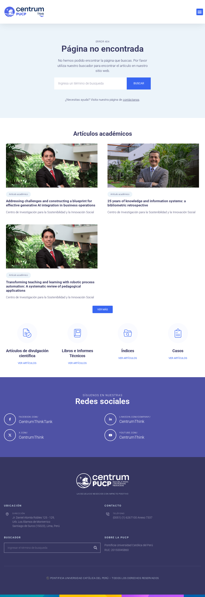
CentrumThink (131, 421)
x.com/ (23, 432)
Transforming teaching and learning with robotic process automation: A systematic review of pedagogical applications (50, 286)
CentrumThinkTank (35, 421)
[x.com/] (10, 435)
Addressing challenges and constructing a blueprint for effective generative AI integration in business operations (50, 203)
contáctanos (131, 100)
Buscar (139, 83)
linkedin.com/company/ (135, 417)
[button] (199, 12)
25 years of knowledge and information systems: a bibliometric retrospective (147, 203)
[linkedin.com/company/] (110, 419)
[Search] (95, 548)
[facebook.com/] (10, 419)
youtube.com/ (128, 432)
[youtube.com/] (110, 435)
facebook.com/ (28, 417)
